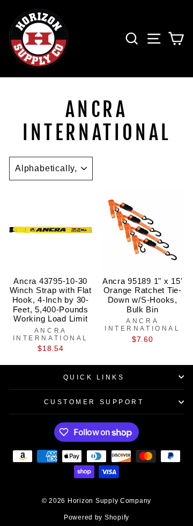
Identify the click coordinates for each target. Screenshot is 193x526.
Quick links (94, 377)
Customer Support (94, 401)
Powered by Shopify (96, 517)
